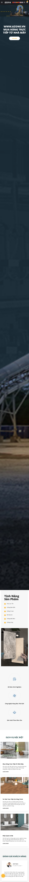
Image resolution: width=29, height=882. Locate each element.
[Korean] (22, 2)
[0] (27, 2)
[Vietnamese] (13, 2)
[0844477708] (3, 875)
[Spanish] (17, 2)
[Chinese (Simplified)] (19, 2)
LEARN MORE (6, 771)
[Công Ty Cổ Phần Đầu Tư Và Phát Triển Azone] (8, 2)
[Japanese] (20, 2)
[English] (15, 2)
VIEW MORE (14, 38)
